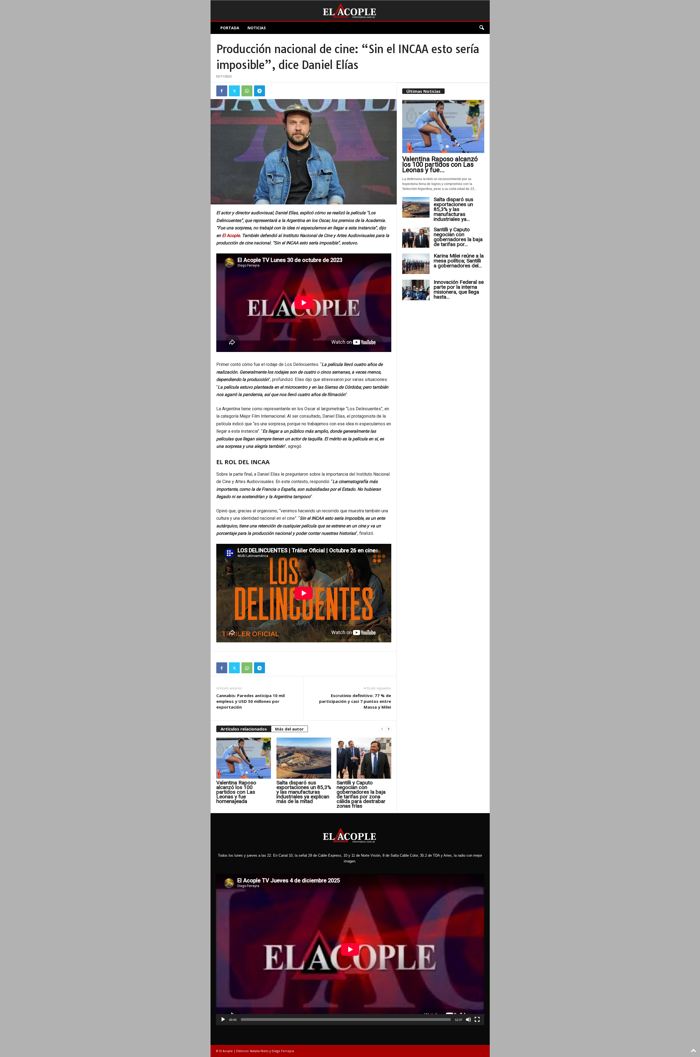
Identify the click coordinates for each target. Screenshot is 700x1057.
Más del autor (289, 729)
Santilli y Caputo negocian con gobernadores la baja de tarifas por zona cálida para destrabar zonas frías (361, 794)
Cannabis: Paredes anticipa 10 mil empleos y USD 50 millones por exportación (250, 701)
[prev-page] (382, 729)
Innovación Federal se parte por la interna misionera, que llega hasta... (459, 289)
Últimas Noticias (423, 91)
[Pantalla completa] (477, 1019)
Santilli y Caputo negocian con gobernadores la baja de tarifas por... (458, 236)
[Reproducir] (223, 1019)
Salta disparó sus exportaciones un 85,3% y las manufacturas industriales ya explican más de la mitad (303, 791)
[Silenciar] (468, 1019)
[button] (482, 28)
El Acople (231, 235)
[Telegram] (259, 90)
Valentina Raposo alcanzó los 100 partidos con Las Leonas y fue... (440, 164)
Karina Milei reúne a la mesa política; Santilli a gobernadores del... (459, 261)
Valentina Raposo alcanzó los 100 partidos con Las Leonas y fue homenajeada (236, 791)
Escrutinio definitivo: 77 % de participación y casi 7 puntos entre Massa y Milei (355, 701)
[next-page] (388, 729)
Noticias (256, 27)
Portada (229, 27)
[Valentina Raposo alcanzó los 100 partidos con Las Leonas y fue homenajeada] (243, 758)
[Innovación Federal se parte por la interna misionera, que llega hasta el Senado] (416, 290)
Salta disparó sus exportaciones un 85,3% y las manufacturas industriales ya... (453, 209)
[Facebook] (221, 90)
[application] (350, 949)
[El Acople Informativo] (350, 10)
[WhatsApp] (246, 90)
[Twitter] (234, 90)
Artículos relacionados (244, 729)
